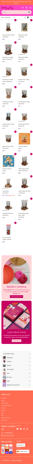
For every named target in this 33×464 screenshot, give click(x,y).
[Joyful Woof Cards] (16, 316)
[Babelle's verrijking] (16, 270)
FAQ (2, 412)
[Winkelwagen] (26, 7)
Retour (3, 400)
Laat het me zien (16, 340)
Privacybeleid (4, 403)
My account (4, 420)
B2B (2, 415)
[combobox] (16, 12)
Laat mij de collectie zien (16, 296)
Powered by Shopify (16, 460)
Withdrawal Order (5, 417)
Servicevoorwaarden (6, 405)
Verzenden (4, 398)
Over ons (3, 408)
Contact (3, 410)
